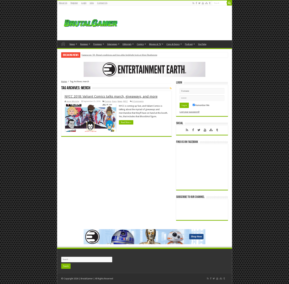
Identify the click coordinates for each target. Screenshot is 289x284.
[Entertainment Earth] (144, 69)
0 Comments (138, 101)
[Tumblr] (210, 3)
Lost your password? (190, 112)
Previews (97, 44)
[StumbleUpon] (206, 3)
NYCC (125, 101)
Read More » (126, 122)
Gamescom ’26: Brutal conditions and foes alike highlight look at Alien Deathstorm (119, 55)
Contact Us (102, 3)
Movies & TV (155, 44)
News (72, 44)
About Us (63, 3)
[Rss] (193, 3)
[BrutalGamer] (91, 22)
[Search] (229, 3)
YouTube (202, 44)
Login (83, 3)
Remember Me (202, 105)
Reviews (84, 44)
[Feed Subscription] (171, 88)
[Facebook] (196, 3)
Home (63, 43)
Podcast (189, 44)
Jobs (92, 3)
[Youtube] (203, 3)
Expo (114, 101)
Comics (140, 44)
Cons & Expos (173, 44)
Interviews (112, 44)
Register (74, 3)
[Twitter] (199, 3)
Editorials (127, 44)
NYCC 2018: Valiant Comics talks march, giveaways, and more (111, 96)
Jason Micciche (73, 101)
